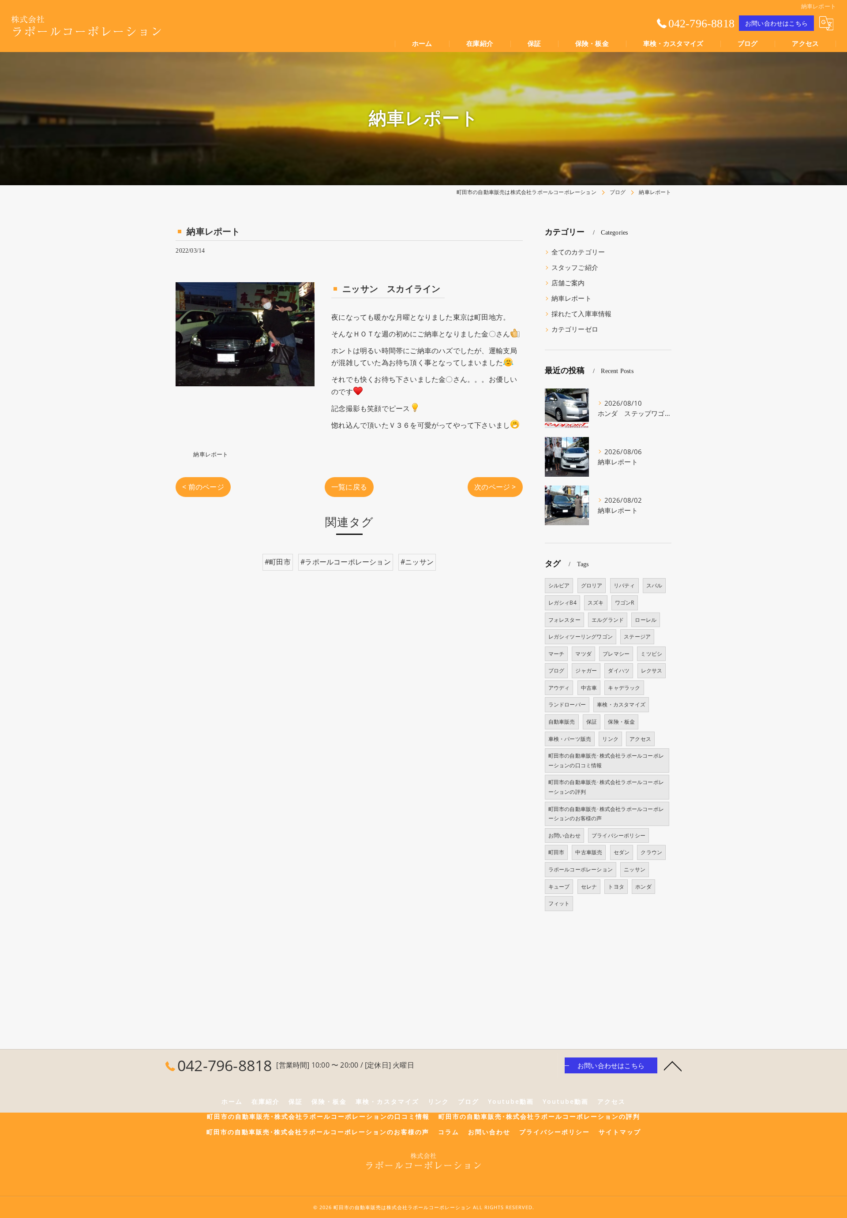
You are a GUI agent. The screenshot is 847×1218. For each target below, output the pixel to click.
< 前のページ (203, 487)
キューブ (559, 886)
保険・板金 (621, 721)
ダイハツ (619, 670)
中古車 (589, 687)
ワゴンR (624, 602)
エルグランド (608, 620)
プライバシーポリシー (618, 835)
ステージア (637, 636)
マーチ (556, 654)
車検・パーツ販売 (570, 739)
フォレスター (564, 620)
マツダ (583, 654)
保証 (591, 721)
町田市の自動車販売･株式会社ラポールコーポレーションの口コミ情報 (606, 760)
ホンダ (643, 886)
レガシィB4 (562, 602)
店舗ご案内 (568, 283)
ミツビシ (651, 654)
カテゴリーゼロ (574, 329)
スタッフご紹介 (574, 267)
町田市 (556, 852)
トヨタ (616, 886)
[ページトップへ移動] (673, 1065)
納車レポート (210, 454)
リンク (610, 739)
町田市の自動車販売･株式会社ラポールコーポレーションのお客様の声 (606, 813)
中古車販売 (588, 852)
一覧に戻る (349, 487)
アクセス (640, 739)
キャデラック (624, 687)
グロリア (592, 585)
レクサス (652, 670)
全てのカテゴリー (578, 252)
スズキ (596, 602)
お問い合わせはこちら (776, 23)
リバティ (624, 585)
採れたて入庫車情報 (581, 314)
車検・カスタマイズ (621, 704)
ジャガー (586, 670)
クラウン (651, 852)
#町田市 (278, 562)
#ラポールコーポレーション (345, 562)
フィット (559, 903)
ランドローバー (567, 704)
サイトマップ (620, 1132)
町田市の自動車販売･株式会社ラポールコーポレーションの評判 (606, 787)
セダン (622, 852)
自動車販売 (561, 721)
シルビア (559, 585)
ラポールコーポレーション (580, 869)
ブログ (556, 670)
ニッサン (634, 869)
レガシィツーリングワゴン (580, 636)
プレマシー (616, 654)
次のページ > (495, 487)
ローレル (645, 620)
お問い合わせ (564, 835)
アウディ (559, 687)
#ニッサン (417, 562)
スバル (654, 585)
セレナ (589, 886)
